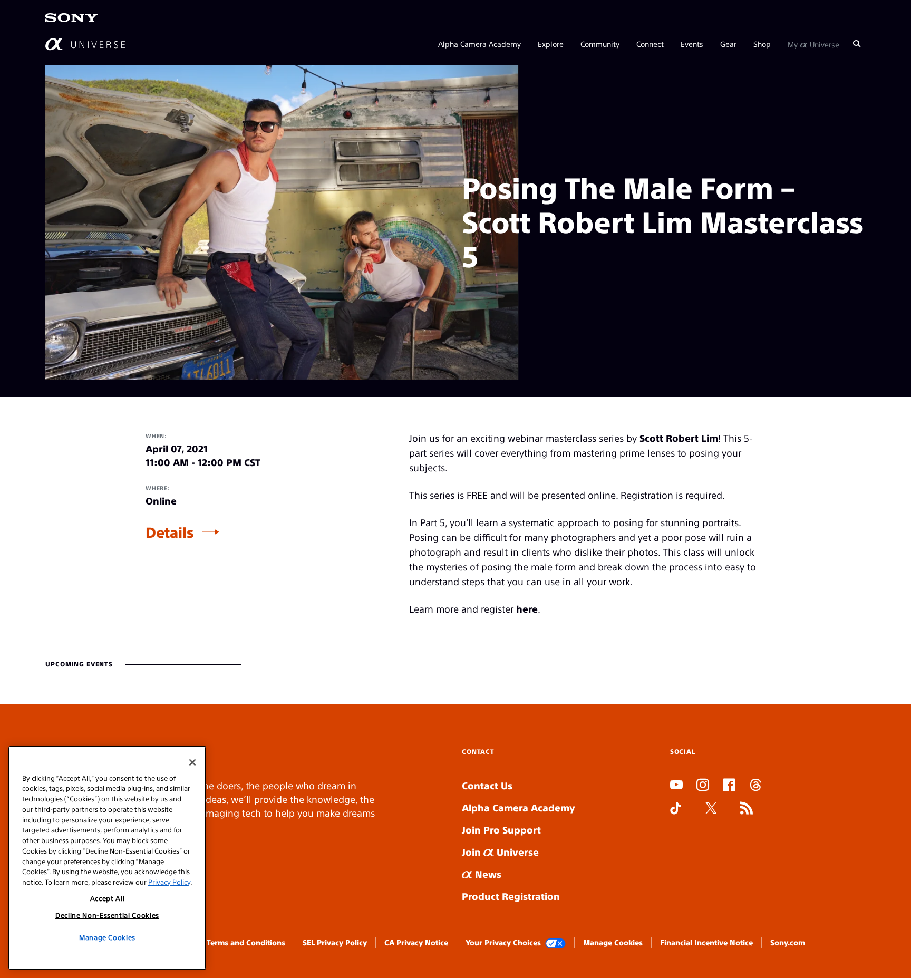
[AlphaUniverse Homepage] (85, 43)
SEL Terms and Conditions (238, 942)
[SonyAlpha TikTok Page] (675, 809)
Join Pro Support (501, 830)
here (527, 609)
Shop (762, 43)
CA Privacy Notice (416, 942)
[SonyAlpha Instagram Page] (702, 786)
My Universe (813, 43)
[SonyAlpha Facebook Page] (729, 786)
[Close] (192, 762)
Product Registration (511, 896)
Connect (650, 43)
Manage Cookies (613, 942)
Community (599, 43)
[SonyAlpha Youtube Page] (676, 786)
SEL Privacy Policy (335, 942)
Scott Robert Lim (678, 438)
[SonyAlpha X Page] (711, 809)
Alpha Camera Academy (479, 43)
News (486, 874)
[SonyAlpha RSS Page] (746, 809)
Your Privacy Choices (503, 942)
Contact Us (487, 785)
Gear (728, 43)
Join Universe (500, 852)
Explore (551, 43)
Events (692, 43)
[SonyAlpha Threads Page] (755, 786)
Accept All (107, 898)
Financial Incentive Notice (706, 942)
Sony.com (787, 942)
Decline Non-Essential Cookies (107, 915)
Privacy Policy (169, 881)
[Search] (857, 43)
